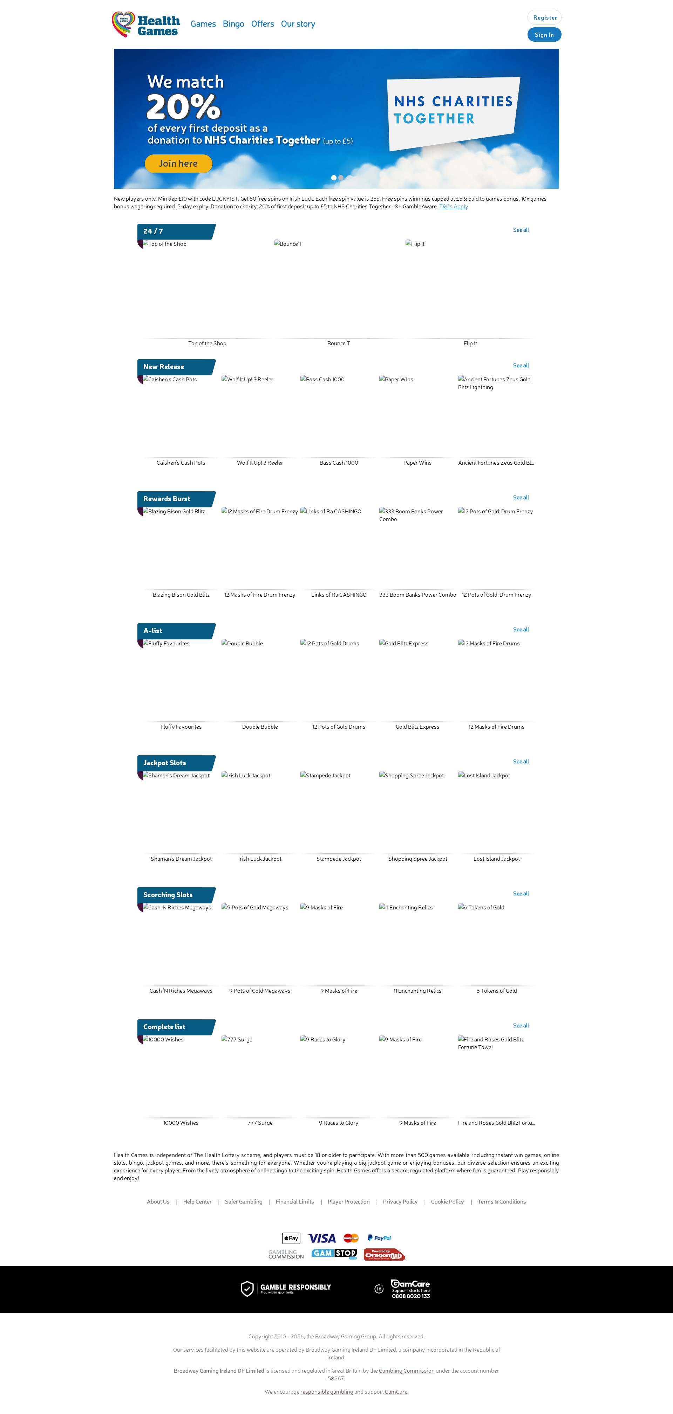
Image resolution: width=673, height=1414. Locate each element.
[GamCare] (410, 1289)
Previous (149, 279)
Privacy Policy (400, 1201)
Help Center (197, 1201)
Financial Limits (295, 1201)
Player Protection (349, 1201)
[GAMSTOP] (334, 1255)
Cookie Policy (447, 1201)
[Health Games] (145, 24)
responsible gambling (326, 1391)
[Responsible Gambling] (293, 1289)
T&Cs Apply (453, 206)
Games (203, 23)
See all (521, 229)
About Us (158, 1201)
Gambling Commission (407, 1370)
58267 (336, 1378)
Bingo (233, 23)
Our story (298, 23)
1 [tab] (334, 177)
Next (529, 279)
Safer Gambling (244, 1201)
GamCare (396, 1391)
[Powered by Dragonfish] (384, 1255)
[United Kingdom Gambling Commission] (286, 1255)
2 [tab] (341, 177)
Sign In (544, 34)
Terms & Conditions (502, 1201)
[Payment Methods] (336, 1238)
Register (545, 17)
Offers (262, 23)
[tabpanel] (336, 119)
